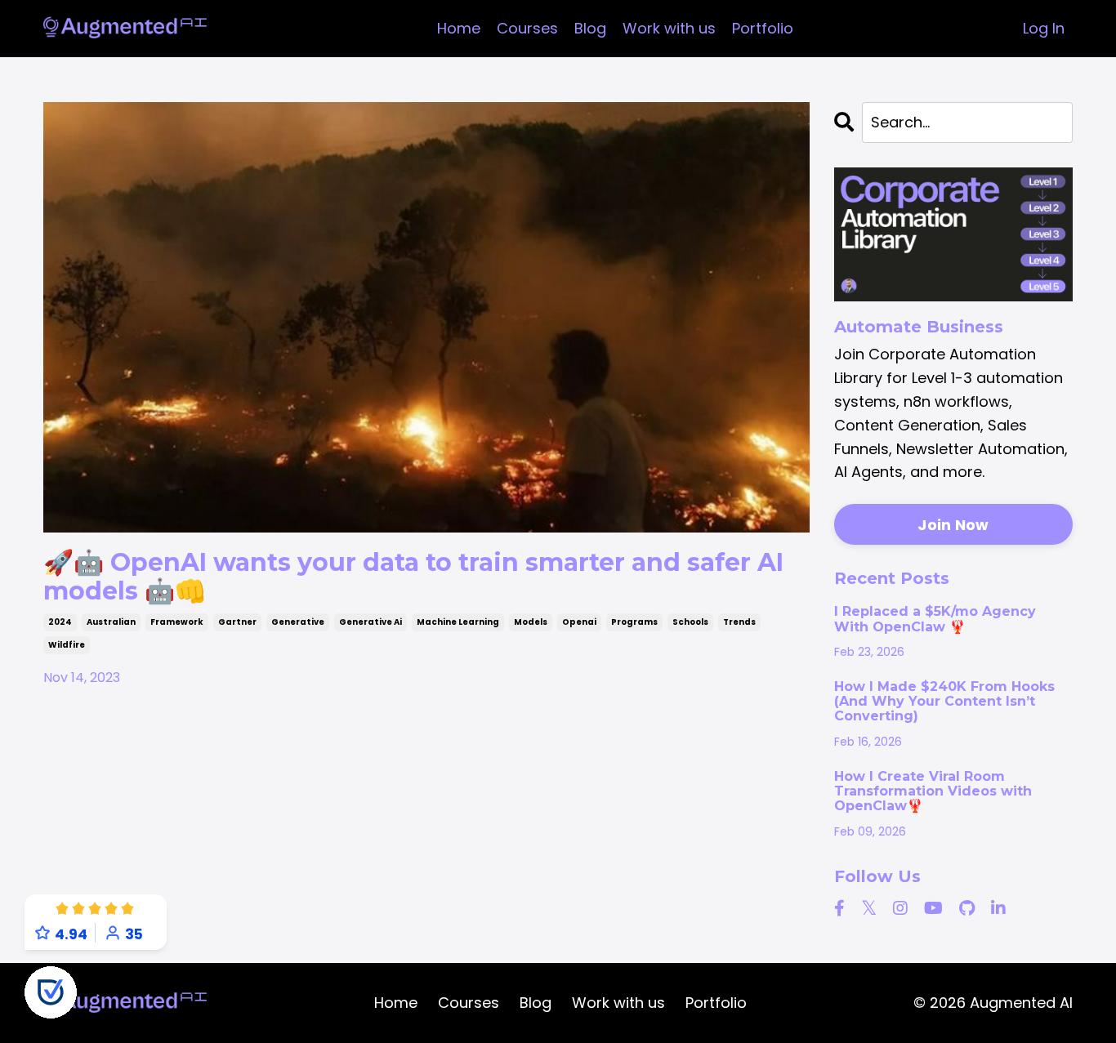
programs (634, 622)
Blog (590, 28)
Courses (527, 28)
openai (579, 622)
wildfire (66, 645)
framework (176, 622)
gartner (237, 622)
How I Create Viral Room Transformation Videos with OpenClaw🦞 (933, 791)
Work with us (669, 28)
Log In (1044, 28)
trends (739, 622)
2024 (60, 622)
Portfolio (762, 28)
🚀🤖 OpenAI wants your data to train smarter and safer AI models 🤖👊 (413, 577)
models (530, 622)
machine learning (458, 622)
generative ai (370, 622)
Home (458, 28)
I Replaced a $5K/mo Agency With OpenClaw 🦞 (935, 619)
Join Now (953, 525)
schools (690, 622)
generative (297, 622)
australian (111, 622)
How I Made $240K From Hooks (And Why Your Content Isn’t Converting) (944, 702)
